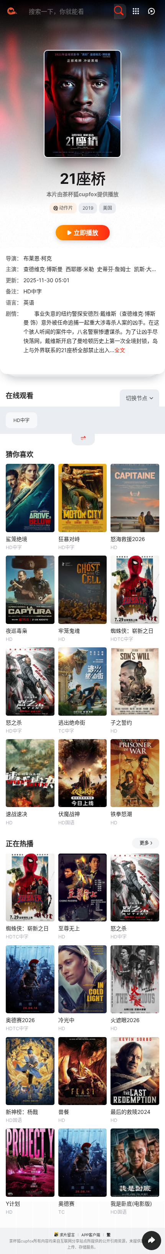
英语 (28, 302)
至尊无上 (69, 928)
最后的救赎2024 (130, 1111)
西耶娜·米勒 (80, 269)
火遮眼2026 (125, 1020)
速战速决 (16, 814)
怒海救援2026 (128, 539)
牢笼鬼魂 (69, 630)
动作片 (66, 208)
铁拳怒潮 (121, 814)
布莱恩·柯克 (37, 258)
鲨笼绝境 (16, 539)
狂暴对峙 (69, 539)
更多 (144, 843)
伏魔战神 (69, 814)
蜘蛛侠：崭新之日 (132, 630)
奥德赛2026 (20, 1020)
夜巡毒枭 (16, 630)
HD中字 (21, 420)
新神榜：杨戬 (22, 1111)
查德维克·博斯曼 (43, 269)
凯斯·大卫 (145, 269)
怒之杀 (14, 722)
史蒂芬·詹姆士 (114, 269)
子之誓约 (121, 722)
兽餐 (63, 1111)
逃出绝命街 (71, 722)
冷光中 (66, 1020)
